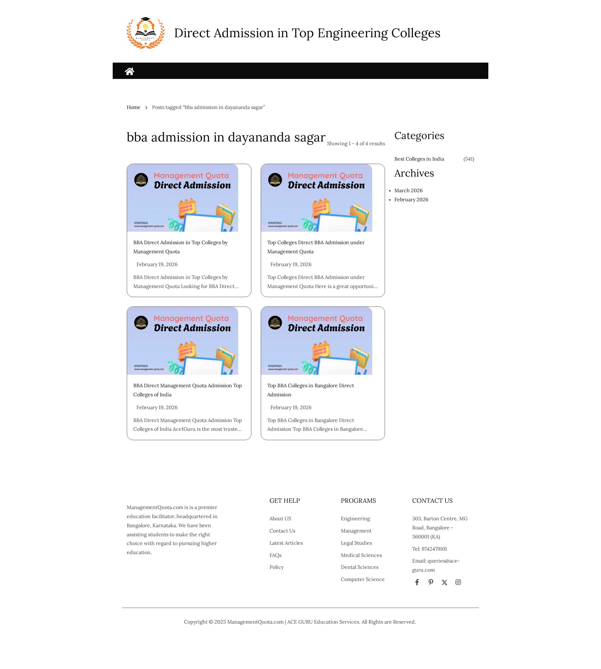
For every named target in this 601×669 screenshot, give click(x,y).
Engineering (355, 518)
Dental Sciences (359, 567)
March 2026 (408, 190)
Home (134, 107)
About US (280, 518)
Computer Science (363, 579)
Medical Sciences (361, 555)
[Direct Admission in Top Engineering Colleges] (130, 71)
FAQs (275, 555)
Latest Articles (286, 543)
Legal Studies (356, 543)
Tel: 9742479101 (429, 549)
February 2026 (411, 199)
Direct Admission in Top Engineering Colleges (307, 33)
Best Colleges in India (419, 159)
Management (356, 530)
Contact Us (282, 530)
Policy (277, 567)
